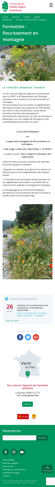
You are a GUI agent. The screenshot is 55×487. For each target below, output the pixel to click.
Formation (39, 87)
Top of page (47, 471)
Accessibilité (8, 460)
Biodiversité (25, 87)
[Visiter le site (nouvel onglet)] (23, 416)
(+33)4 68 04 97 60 (29, 395)
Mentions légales (11, 463)
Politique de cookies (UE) (14, 470)
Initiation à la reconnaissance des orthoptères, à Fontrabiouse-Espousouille (32, 307)
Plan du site (8, 466)
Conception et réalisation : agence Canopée (19, 483)
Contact (27, 404)
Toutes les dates (12, 320)
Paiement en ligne (11, 473)
